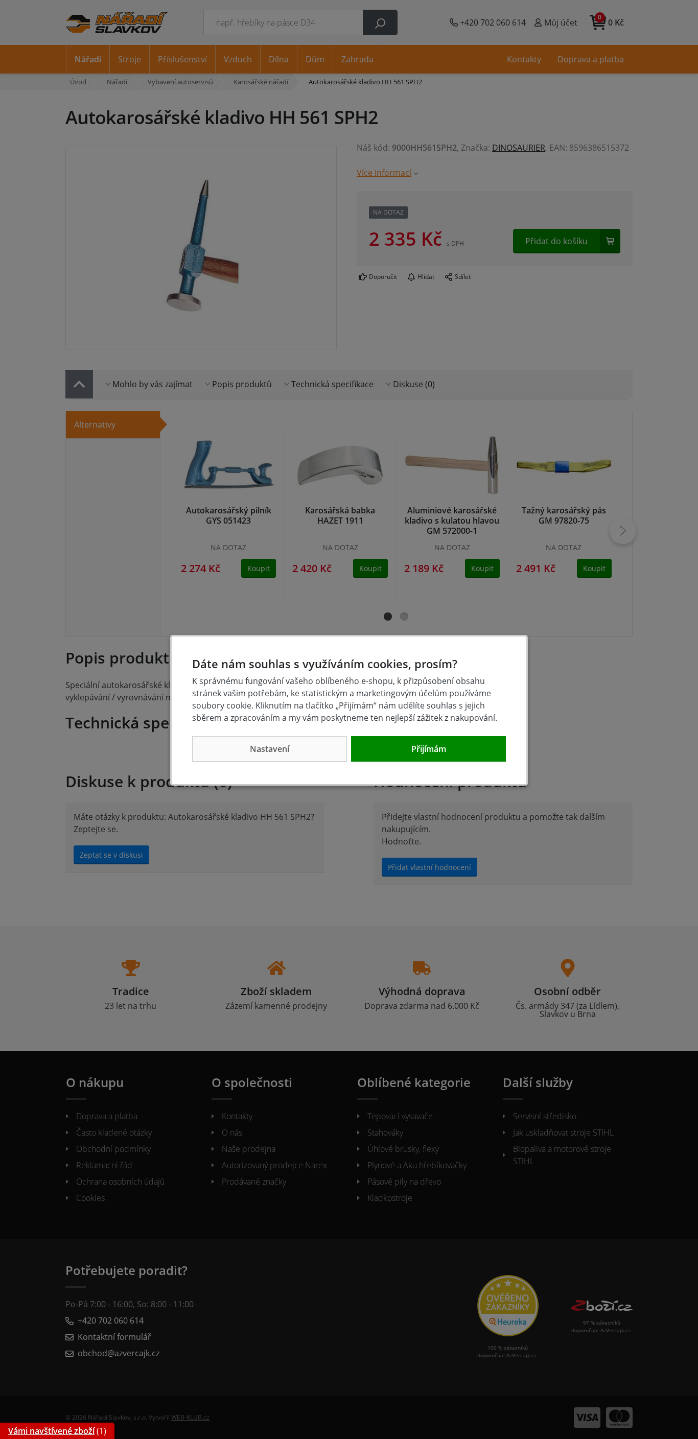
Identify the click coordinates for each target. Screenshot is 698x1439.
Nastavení (269, 748)
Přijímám (428, 748)
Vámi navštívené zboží (51, 1430)
